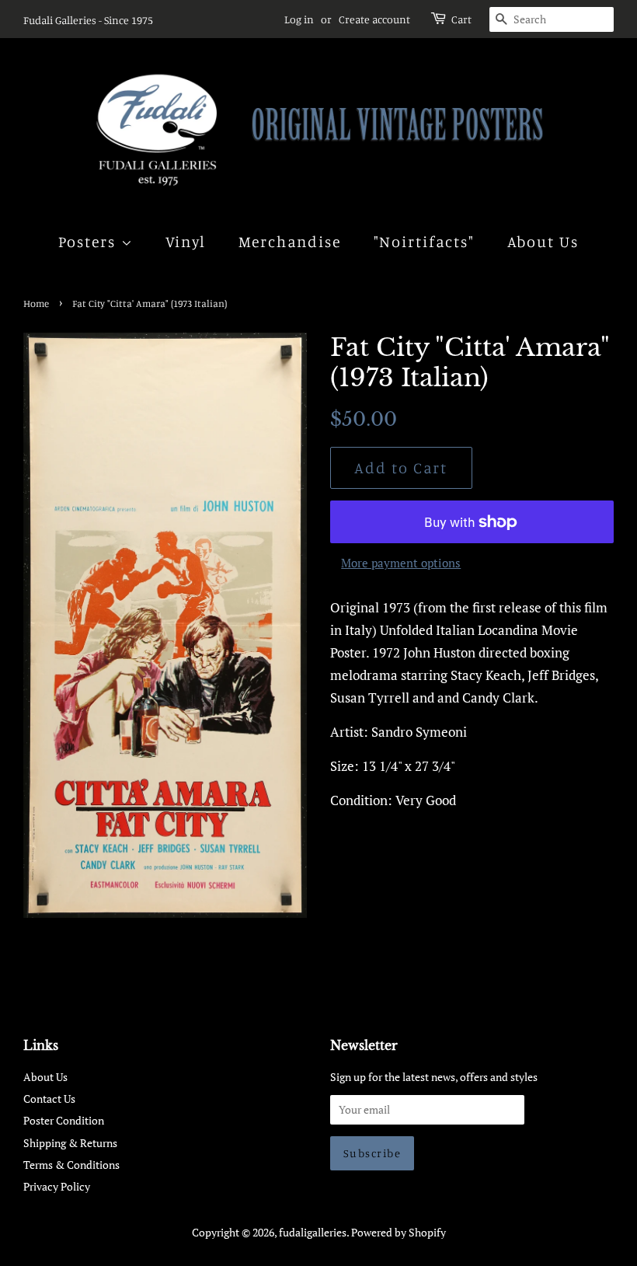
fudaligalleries (312, 1232)
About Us (543, 241)
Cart (461, 19)
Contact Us (49, 1098)
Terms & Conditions (71, 1164)
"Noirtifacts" (424, 241)
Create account (374, 19)
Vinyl (186, 241)
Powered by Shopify (398, 1232)
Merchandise (290, 241)
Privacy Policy (56, 1186)
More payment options (401, 562)
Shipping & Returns (70, 1142)
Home (36, 303)
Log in (299, 19)
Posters (89, 241)
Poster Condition (63, 1120)
